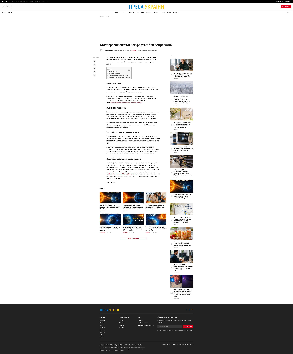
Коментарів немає (142, 50)
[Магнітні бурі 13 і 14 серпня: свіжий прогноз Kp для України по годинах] (156, 219)
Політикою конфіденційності (185, 330)
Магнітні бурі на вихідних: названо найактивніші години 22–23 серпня (110, 207)
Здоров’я (156, 12)
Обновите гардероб (115, 73)
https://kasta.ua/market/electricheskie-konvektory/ (126, 103)
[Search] (288, 12)
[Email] (94, 75)
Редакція (287, 1)
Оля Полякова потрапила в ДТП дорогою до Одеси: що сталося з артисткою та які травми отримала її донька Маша (182, 293)
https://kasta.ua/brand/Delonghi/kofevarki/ (122, 174)
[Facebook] (94, 61)
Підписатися (285, 6)
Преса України (120, 345)
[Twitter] (94, 64)
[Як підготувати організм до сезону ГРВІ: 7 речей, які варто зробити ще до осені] (156, 197)
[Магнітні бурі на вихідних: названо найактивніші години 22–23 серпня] (110, 197)
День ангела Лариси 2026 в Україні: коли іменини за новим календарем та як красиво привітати (182, 125)
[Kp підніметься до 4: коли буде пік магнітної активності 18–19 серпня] (110, 219)
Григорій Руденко (108, 50)
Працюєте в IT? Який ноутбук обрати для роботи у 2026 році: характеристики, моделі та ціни (183, 267)
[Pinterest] (94, 71)
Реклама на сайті (279, 1)
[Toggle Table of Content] (128, 69)
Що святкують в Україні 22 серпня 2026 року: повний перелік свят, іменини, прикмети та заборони (182, 220)
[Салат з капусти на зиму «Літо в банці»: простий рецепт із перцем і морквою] (181, 233)
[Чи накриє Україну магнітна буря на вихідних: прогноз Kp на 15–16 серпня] (133, 219)
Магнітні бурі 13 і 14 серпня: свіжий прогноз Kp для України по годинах (156, 228)
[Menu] (290, 12)
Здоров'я (133, 50)
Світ (124, 12)
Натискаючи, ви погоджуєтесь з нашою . (175, 330)
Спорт (169, 12)
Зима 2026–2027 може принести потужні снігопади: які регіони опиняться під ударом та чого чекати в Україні (30, 1)
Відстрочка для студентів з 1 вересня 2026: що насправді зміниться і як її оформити (183, 75)
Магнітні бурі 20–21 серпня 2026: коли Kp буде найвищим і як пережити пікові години (133, 207)
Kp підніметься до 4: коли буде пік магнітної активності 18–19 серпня (110, 228)
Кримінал (149, 12)
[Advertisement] (146, 30)
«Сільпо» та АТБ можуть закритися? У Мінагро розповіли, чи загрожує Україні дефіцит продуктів (183, 172)
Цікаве (175, 12)
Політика (131, 12)
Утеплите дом (113, 71)
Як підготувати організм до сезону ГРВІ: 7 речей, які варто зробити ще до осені (155, 207)
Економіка (141, 12)
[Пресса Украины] (146, 6)
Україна (117, 12)
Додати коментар (133, 238)
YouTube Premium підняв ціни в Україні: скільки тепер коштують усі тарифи (183, 148)
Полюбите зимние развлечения (118, 75)
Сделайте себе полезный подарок (119, 77)
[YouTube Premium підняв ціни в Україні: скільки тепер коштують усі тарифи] (181, 138)
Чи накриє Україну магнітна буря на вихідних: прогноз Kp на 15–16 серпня (132, 228)
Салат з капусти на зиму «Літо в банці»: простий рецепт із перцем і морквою (183, 243)
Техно (163, 12)
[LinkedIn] (94, 68)
